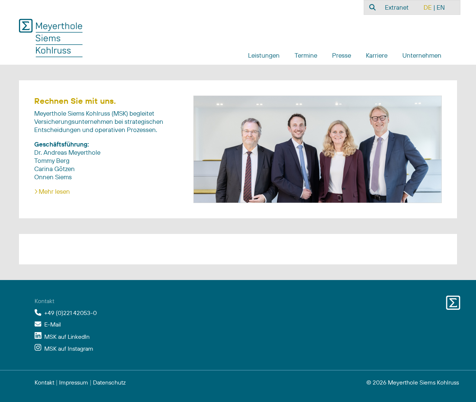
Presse (341, 55)
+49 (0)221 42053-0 (70, 312)
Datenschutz (109, 382)
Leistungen (264, 55)
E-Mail (52, 324)
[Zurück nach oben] (453, 387)
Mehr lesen (54, 191)
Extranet (397, 7)
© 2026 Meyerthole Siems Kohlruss (412, 382)
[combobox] (371, 7)
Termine (306, 55)
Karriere (376, 55)
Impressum (73, 382)
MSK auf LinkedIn (67, 336)
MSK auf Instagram (68, 348)
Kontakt (44, 382)
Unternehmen (421, 55)
